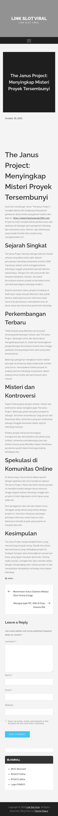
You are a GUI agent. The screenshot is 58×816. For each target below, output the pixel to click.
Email (8, 690)
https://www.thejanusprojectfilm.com (31, 218)
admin (10, 578)
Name (9, 675)
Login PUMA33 (18, 784)
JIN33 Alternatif (18, 769)
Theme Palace (41, 811)
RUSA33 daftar (18, 779)
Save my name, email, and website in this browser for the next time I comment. (28, 722)
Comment (10, 641)
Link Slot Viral (29, 18)
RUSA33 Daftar (18, 774)
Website (9, 705)
